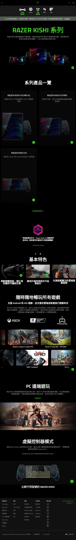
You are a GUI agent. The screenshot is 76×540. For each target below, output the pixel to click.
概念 (14, 510)
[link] (37, 3)
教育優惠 (4, 513)
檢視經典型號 (38, 211)
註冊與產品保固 (28, 507)
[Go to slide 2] (40, 253)
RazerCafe (4, 507)
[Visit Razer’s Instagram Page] (48, 507)
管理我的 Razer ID (28, 513)
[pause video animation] (73, 67)
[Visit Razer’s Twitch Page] (48, 522)
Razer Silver (5, 520)
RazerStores (5, 504)
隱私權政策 (36, 534)
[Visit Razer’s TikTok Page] (48, 519)
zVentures (37, 513)
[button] (2, 3)
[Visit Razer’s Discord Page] (48, 525)
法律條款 (28, 534)
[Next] (73, 236)
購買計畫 (4, 510)
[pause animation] (72, 369)
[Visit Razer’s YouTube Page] (48, 516)
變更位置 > (71, 534)
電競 (14, 513)
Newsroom (38, 510)
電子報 (4, 526)
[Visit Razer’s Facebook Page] (48, 504)
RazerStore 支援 (28, 510)
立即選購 (67, 19)
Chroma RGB (16, 507)
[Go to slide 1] (35, 253)
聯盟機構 (4, 523)
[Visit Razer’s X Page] (48, 513)
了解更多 (38, 398)
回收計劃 (26, 520)
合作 (14, 516)
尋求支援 (26, 504)
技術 (14, 504)
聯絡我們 (37, 516)
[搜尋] (69, 2)
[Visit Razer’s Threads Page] (48, 510)
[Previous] (3, 236)
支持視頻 (26, 516)
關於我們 (37, 504)
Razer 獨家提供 (6, 516)
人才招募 (37, 507)
